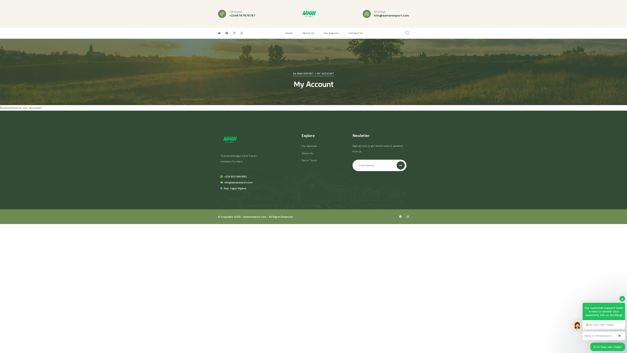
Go (400, 165)
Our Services (309, 146)
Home (289, 33)
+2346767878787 (242, 15)
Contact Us (355, 33)
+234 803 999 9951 (235, 176)
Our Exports (331, 33)
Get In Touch (309, 160)
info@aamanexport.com (391, 15)
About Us (308, 33)
